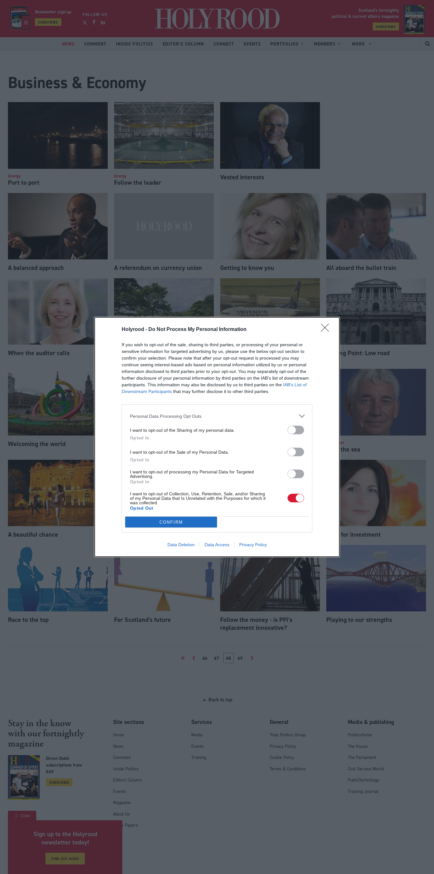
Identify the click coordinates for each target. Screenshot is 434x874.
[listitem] (217, 416)
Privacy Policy (253, 544)
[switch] (296, 430)
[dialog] (217, 437)
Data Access (217, 544)
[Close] (327, 330)
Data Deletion (181, 544)
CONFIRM (171, 522)
